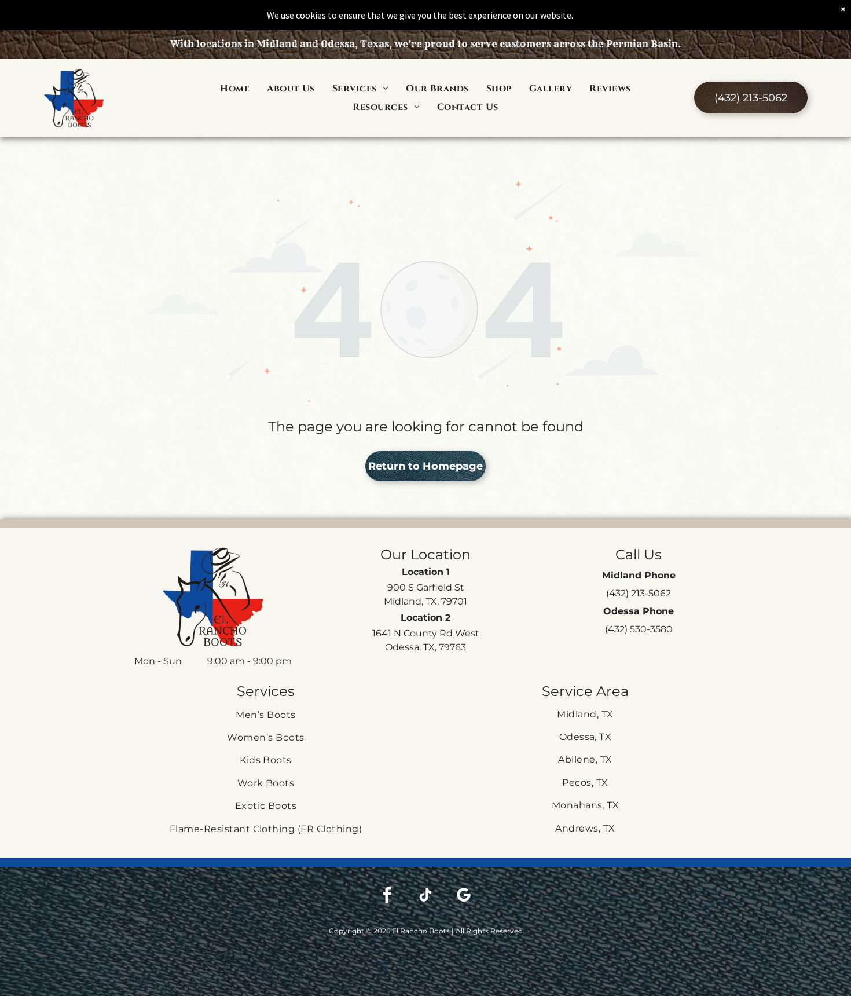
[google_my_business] (463, 896)
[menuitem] (234, 88)
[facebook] (387, 896)
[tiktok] (425, 896)
